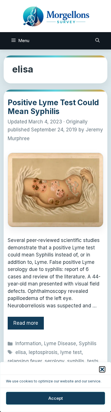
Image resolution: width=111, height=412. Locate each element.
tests (92, 361)
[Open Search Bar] (97, 40)
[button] (102, 369)
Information (28, 343)
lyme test (71, 352)
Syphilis (87, 343)
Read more (25, 323)
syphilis (75, 361)
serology (54, 361)
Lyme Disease (60, 343)
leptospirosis (43, 352)
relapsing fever (25, 361)
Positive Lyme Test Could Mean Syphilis (53, 107)
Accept (55, 398)
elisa (20, 352)
